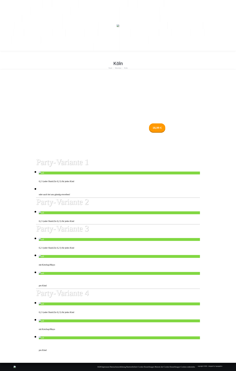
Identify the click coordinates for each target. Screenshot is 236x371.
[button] (193, 4)
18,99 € (157, 127)
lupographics (218, 366)
